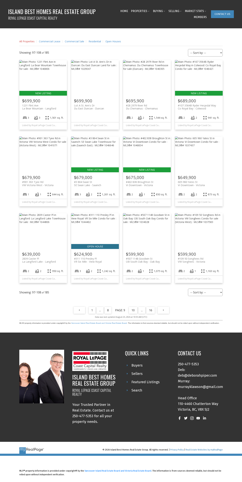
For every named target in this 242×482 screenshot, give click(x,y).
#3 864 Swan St (87, 183)
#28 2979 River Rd (142, 107)
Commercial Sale (74, 41)
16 (150, 310)
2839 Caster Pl (39, 260)
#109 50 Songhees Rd (191, 260)
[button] (222, 14)
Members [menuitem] (200, 17)
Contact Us (222, 14)
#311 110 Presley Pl (88, 260)
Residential (95, 41)
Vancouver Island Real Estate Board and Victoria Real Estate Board (99, 323)
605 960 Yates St (191, 183)
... (100, 310)
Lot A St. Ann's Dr (89, 107)
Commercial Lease (49, 41)
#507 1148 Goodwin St (143, 260)
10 (133, 310)
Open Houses (113, 41)
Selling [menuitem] (173, 11)
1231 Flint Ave (39, 107)
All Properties (27, 41)
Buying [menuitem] (158, 11)
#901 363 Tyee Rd (38, 183)
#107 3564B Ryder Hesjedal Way (197, 107)
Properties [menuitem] (139, 11)
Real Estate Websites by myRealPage (204, 449)
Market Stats (194, 11)
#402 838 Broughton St (139, 183)
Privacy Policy (177, 449)
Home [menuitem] (124, 11)
